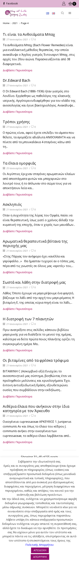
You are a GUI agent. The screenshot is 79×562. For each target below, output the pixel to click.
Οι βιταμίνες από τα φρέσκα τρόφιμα (36, 360)
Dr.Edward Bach (16, 80)
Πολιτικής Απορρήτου (39, 544)
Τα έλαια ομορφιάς (19, 163)
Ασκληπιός (12, 204)
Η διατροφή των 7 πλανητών (28, 318)
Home (6, 23)
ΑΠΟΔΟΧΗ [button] (40, 550)
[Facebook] (10, 3)
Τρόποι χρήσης (16, 121)
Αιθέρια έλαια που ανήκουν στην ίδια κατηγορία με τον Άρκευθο (36, 408)
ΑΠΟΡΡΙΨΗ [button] (40, 557)
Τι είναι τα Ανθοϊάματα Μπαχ (29, 34)
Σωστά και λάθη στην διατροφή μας (34, 282)
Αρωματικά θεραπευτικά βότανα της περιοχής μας (35, 243)
